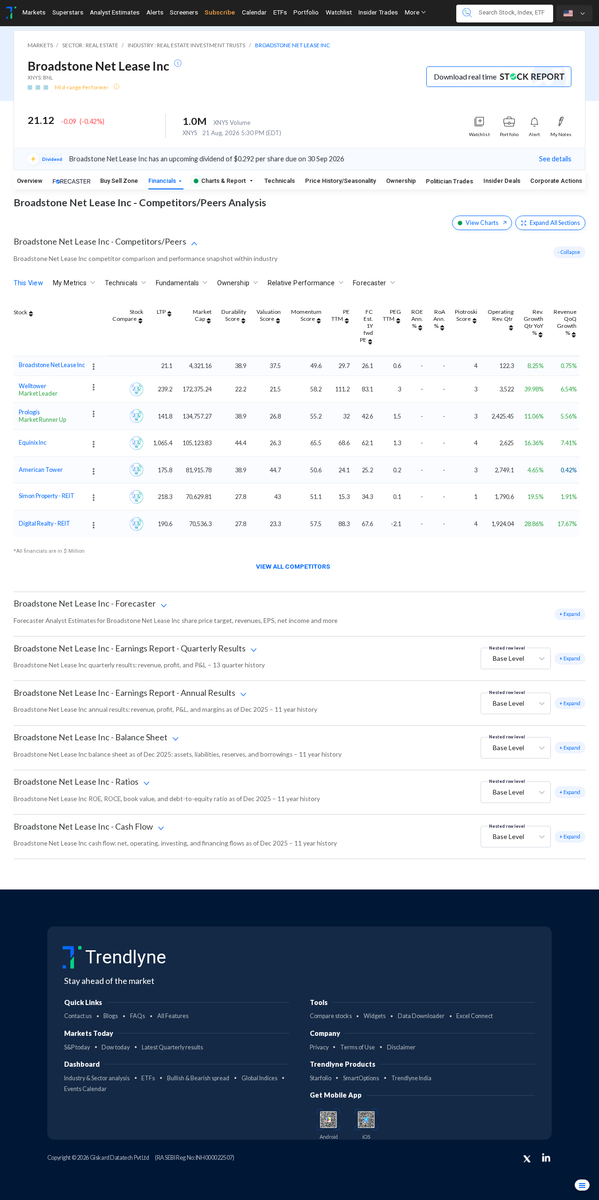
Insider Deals (501, 180)
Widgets (375, 1015)
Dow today (116, 1047)
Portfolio (306, 12)
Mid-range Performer (82, 87)
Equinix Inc (32, 442)
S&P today (77, 1047)
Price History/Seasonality (340, 180)
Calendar (254, 12)
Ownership (401, 180)
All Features (173, 1015)
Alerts (154, 12)
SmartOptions (361, 1078)
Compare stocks (331, 1015)
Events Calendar (85, 1088)
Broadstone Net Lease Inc (52, 365)
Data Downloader (421, 1015)
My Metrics (70, 283)
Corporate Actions (557, 180)
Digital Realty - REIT (44, 523)
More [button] (413, 12)
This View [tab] (28, 283)
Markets (33, 12)
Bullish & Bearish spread (198, 1078)
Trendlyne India (411, 1078)
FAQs (137, 1015)
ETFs (280, 12)
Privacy (319, 1047)
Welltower (32, 385)
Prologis (29, 412)
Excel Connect (474, 1015)
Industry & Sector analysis (97, 1078)
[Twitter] (527, 1159)
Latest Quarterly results (172, 1047)
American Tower (41, 469)
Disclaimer (401, 1047)
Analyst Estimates (114, 12)
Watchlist (339, 12)
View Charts (482, 222)
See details (555, 159)
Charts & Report (223, 180)
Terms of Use (357, 1047)
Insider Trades (378, 12)
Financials (162, 180)
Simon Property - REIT (46, 496)
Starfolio (320, 1078)
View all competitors (293, 566)
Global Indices (259, 1078)
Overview (30, 180)
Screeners (184, 12)
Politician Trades (449, 181)
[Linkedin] (546, 1157)
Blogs (110, 1015)
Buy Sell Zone (119, 180)
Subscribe (220, 12)
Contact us (78, 1015)
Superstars (67, 12)
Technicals (279, 180)
